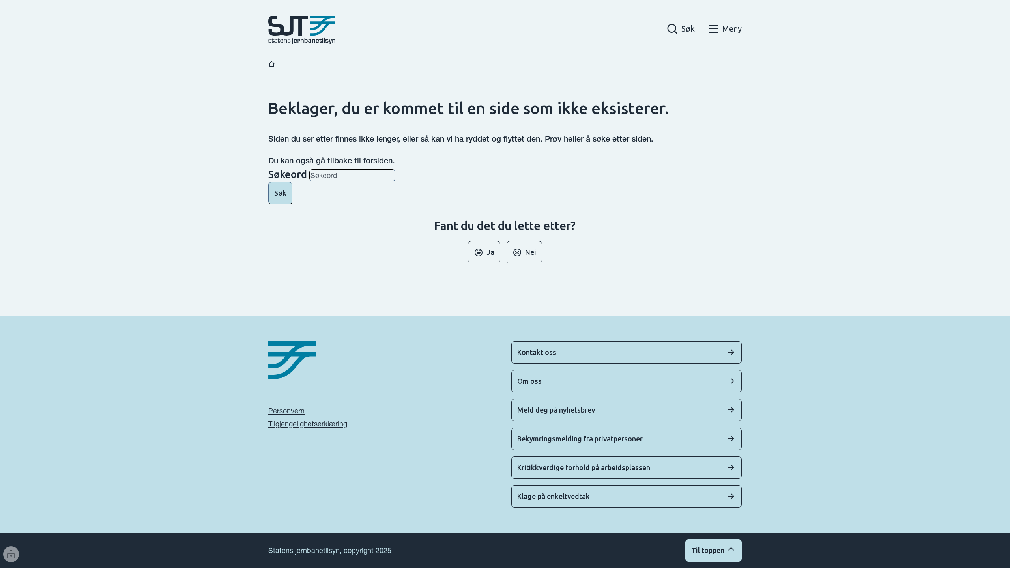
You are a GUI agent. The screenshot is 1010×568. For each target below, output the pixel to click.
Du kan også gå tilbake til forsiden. (331, 160)
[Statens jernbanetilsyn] (301, 30)
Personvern (286, 410)
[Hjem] (271, 64)
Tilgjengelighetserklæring (307, 423)
